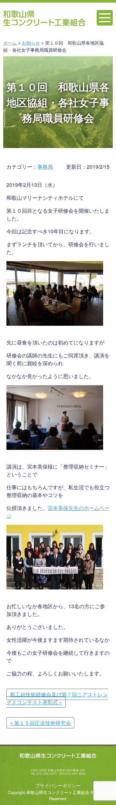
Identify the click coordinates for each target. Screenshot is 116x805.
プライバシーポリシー (58, 785)
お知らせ (31, 42)
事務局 (45, 166)
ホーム (10, 42)
